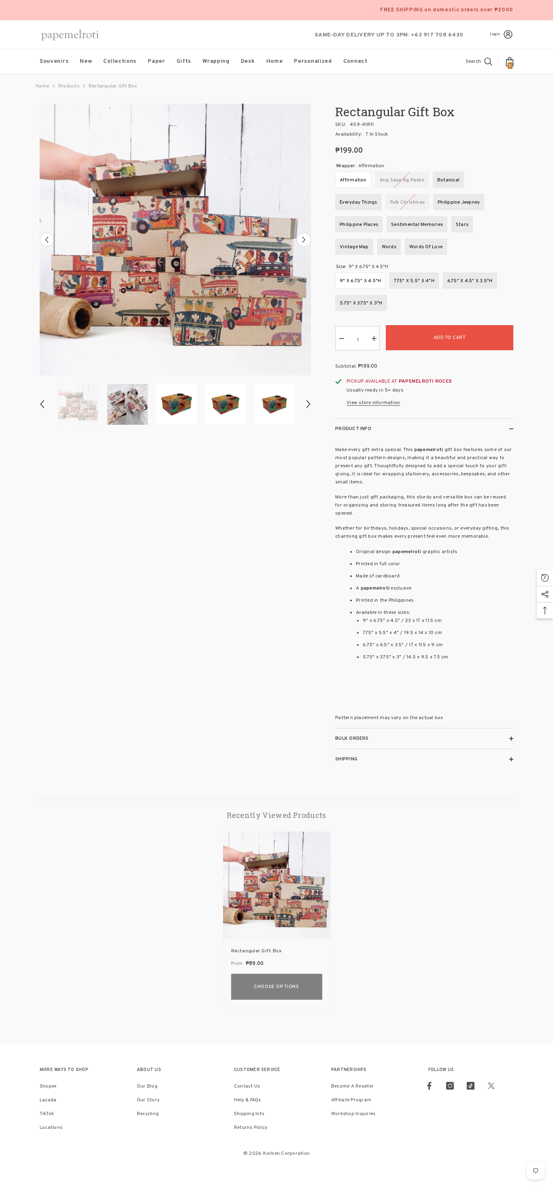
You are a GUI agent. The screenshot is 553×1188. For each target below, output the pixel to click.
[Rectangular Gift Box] (276, 885)
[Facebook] (429, 1085)
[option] (175, 239)
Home (42, 86)
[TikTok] (470, 1085)
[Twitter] (491, 1085)
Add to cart (450, 337)
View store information (373, 403)
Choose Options (276, 987)
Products (68, 86)
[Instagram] (450, 1085)
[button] (47, 239)
